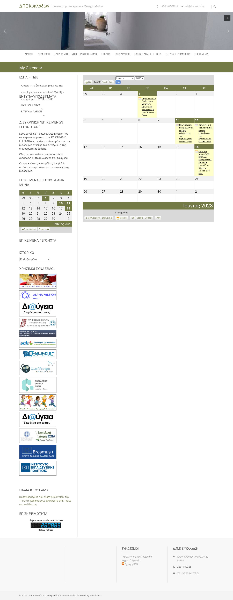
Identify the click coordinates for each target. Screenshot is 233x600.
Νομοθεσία (184, 54)
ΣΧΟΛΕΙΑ (105, 54)
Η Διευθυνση (61, 54)
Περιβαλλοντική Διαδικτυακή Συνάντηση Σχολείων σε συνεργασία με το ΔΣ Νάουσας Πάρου (149, 106)
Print (158, 218)
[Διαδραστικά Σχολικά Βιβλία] (37, 378)
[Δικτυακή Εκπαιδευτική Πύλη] (37, 351)
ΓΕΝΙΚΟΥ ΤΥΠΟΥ (30, 104)
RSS (132, 218)
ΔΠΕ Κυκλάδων (34, 6)
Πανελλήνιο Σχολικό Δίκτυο (137, 556)
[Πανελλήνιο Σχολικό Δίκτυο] (37, 340)
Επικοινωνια (201, 54)
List (89, 82)
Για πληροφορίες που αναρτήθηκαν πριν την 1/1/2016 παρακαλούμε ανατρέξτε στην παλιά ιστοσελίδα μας (45, 500)
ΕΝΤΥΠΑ (169, 54)
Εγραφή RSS (131, 564)
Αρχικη (29, 54)
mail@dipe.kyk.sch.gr (194, 6)
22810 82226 (184, 566)
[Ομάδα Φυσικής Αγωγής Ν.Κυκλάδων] (37, 396)
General (123, 218)
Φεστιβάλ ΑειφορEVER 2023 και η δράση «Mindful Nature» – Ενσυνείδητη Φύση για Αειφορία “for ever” (205, 162)
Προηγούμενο (93, 218)
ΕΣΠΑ (158, 54)
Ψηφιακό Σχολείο (131, 560)
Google (139, 218)
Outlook (148, 218)
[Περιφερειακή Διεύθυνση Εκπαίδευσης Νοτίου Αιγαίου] (37, 331)
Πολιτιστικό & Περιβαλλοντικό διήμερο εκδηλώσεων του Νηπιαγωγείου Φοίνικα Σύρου (186, 133)
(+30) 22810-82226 (169, 6)
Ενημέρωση (43, 54)
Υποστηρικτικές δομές (84, 54)
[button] (5, 31)
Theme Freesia (67, 595)
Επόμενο (106, 218)
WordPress (96, 595)
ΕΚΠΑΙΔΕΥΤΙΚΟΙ (122, 54)
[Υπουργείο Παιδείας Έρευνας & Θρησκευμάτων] (37, 320)
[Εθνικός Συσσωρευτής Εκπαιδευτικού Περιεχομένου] (37, 362)
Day (111, 82)
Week (104, 82)
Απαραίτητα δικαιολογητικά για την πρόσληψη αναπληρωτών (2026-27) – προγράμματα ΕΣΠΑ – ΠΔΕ (42, 86)
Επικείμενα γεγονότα (37, 240)
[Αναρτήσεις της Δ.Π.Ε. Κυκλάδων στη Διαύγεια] (37, 303)
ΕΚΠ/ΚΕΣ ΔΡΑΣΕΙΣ (143, 54)
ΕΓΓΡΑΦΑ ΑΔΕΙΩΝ (31, 111)
